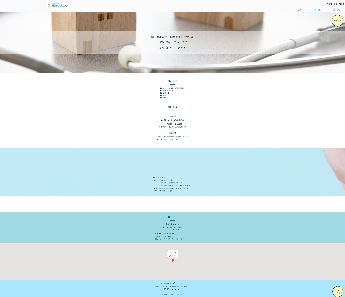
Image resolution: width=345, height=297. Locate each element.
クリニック (172, 283)
